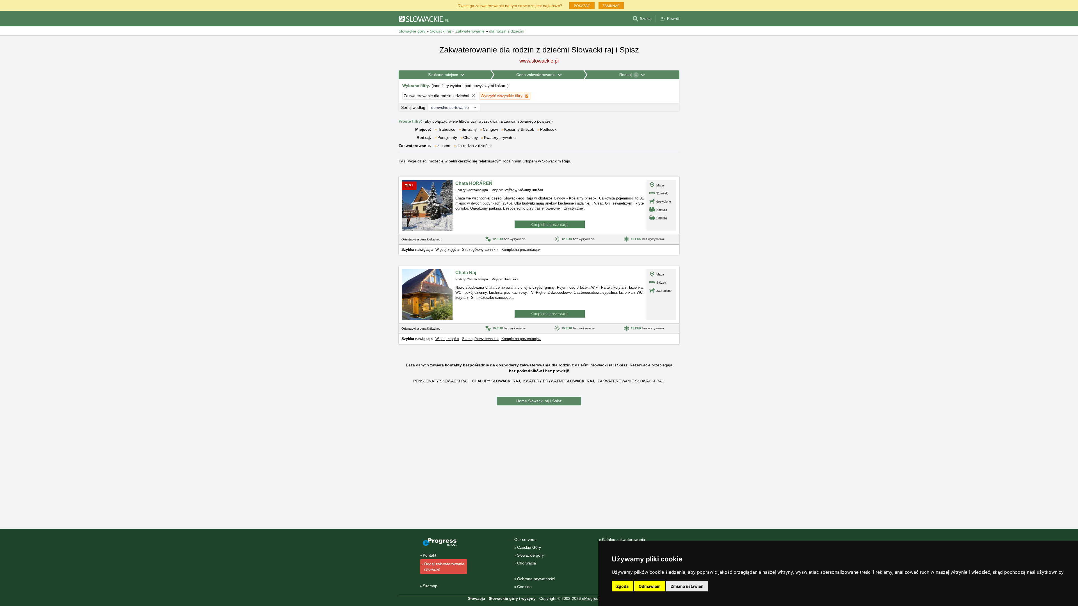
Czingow (490, 129)
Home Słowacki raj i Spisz (539, 401)
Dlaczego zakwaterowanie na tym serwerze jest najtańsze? (510, 5)
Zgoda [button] (622, 586)
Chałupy (470, 137)
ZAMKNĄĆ (611, 5)
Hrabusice (446, 129)
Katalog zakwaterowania (623, 539)
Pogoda (661, 217)
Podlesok (548, 129)
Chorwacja (526, 563)
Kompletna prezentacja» (521, 249)
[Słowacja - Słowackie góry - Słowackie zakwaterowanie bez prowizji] (424, 19)
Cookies (524, 586)
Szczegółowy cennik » (480, 249)
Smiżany (469, 129)
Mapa (660, 185)
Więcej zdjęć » (447, 249)
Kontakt (429, 555)
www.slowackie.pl (539, 61)
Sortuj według (413, 107)
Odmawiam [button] (650, 586)
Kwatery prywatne (500, 137)
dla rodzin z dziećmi (474, 145)
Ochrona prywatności (536, 579)
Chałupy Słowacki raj (496, 381)
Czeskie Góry (529, 547)
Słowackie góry (530, 555)
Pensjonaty (447, 137)
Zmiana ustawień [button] (687, 586)
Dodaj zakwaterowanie (444, 566)
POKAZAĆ (582, 5)
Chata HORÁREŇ (473, 183)
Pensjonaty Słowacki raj (441, 381)
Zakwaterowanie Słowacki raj (630, 381)
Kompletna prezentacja (549, 224)
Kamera (661, 209)
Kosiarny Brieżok (519, 129)
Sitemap (430, 586)
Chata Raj (465, 272)
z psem (443, 145)
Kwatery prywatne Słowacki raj (558, 381)
